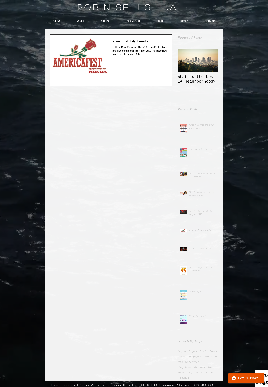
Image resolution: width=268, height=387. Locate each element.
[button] (80, 21)
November (205, 367)
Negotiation (192, 361)
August (182, 351)
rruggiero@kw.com (176, 385)
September (195, 372)
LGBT (214, 356)
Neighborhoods (187, 367)
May (180, 361)
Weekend (183, 377)
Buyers (193, 351)
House (181, 356)
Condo (203, 351)
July (206, 356)
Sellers (182, 372)
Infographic (195, 356)
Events (213, 351)
